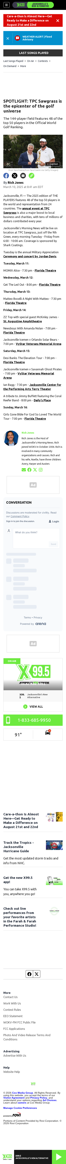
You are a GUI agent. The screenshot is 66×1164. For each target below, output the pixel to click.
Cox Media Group (22, 1092)
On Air (30, 61)
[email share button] (23, 175)
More (23, 66)
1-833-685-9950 (34, 720)
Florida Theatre (45, 270)
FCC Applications (14, 1028)
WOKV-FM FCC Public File (19, 1022)
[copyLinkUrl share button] (31, 175)
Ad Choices (49, 1100)
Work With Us (12, 1003)
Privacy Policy (38, 1097)
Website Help (11, 1071)
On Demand (9, 66)
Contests (43, 61)
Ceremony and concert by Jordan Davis (29, 256)
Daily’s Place (42, 400)
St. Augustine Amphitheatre (22, 321)
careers (22, 1102)
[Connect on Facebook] (29, 469)
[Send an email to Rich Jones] (24, 469)
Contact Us (10, 997)
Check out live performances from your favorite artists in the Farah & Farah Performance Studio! (19, 917)
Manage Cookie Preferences (20, 1108)
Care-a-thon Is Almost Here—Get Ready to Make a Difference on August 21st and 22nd (29, 20)
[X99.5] (33, 4)
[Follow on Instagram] (41, 469)
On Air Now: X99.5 (33, 683)
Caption (52, 164)
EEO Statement (13, 1016)
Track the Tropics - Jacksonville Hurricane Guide (18, 847)
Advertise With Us (14, 1055)
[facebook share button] (6, 175)
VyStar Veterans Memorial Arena (38, 343)
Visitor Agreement (14, 1097)
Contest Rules (12, 1009)
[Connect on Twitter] (35, 469)
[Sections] (7, 5)
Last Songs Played (13, 61)
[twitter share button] (14, 175)
